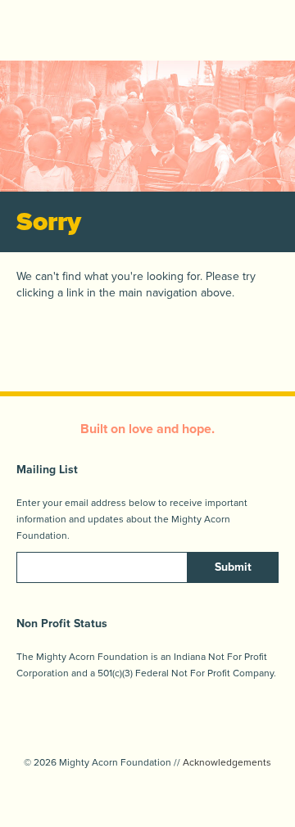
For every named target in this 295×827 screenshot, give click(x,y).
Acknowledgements (227, 762)
